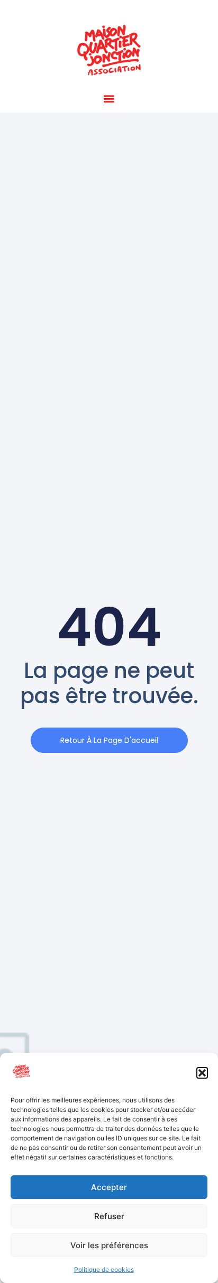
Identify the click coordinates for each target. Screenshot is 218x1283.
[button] (202, 1073)
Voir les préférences (109, 1245)
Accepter (109, 1187)
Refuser (109, 1216)
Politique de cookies (104, 1269)
